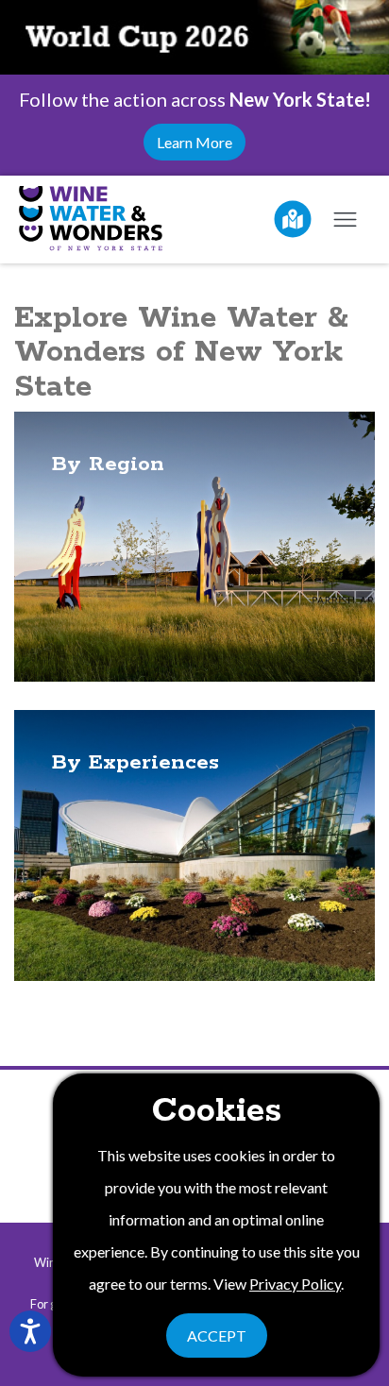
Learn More (194, 142)
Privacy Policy (295, 1284)
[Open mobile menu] (344, 219)
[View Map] (293, 219)
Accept (216, 1335)
